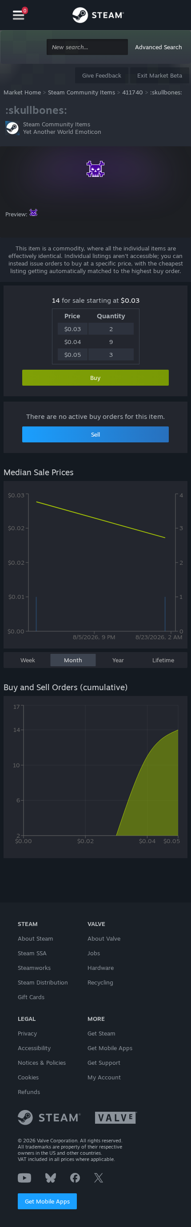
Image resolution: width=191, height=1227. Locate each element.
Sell (95, 434)
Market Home (22, 92)
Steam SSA (32, 953)
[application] (95, 569)
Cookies (28, 1077)
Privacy (27, 1033)
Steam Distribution (43, 982)
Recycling (100, 982)
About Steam (35, 938)
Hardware (101, 967)
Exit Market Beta (159, 75)
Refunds (29, 1091)
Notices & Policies (42, 1062)
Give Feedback (101, 75)
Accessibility (34, 1047)
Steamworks (34, 967)
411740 (132, 92)
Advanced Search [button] (158, 47)
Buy (95, 377)
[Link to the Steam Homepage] (98, 16)
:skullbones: (166, 92)
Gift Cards (31, 996)
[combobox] (87, 47)
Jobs (94, 953)
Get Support (104, 1062)
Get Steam (101, 1033)
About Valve (104, 938)
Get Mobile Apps (47, 1201)
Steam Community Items (81, 92)
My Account (104, 1077)
